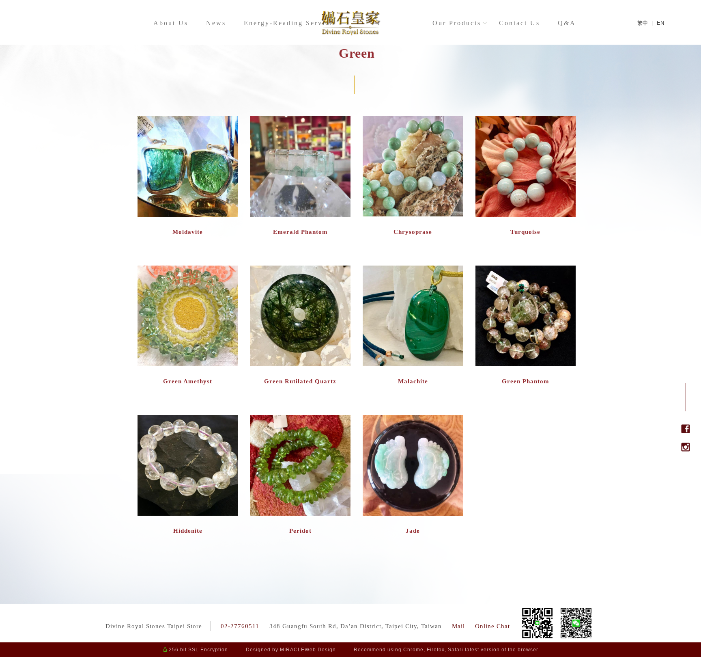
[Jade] (413, 466)
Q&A (567, 22)
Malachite (413, 381)
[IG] (685, 449)
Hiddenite (187, 530)
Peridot (300, 530)
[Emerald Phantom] (300, 167)
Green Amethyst (187, 381)
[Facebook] (685, 431)
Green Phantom (525, 381)
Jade (413, 530)
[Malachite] (413, 316)
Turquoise (525, 232)
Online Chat (492, 626)
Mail (458, 626)
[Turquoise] (525, 167)
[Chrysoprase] (413, 167)
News (216, 22)
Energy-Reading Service (289, 22)
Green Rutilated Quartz (300, 381)
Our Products (457, 22)
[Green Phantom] (525, 316)
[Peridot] (300, 466)
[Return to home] (350, 22)
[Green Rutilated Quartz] (300, 316)
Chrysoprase (413, 232)
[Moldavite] (188, 167)
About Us (171, 22)
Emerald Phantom (300, 232)
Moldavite (187, 232)
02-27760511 (240, 626)
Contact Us (519, 22)
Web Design (320, 650)
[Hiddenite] (188, 466)
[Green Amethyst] (188, 316)
